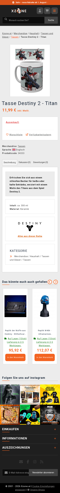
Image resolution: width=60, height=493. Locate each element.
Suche (51, 20)
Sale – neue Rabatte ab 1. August (32, 2)
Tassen (21, 146)
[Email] (21, 462)
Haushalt (34, 256)
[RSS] (41, 462)
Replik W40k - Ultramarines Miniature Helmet (44, 332)
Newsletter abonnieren (43, 472)
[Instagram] (35, 462)
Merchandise (21, 256)
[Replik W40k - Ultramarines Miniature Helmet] (45, 306)
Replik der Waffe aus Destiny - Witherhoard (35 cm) (15, 332)
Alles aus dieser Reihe (30, 236)
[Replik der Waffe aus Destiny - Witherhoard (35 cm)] (15, 306)
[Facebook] (28, 462)
